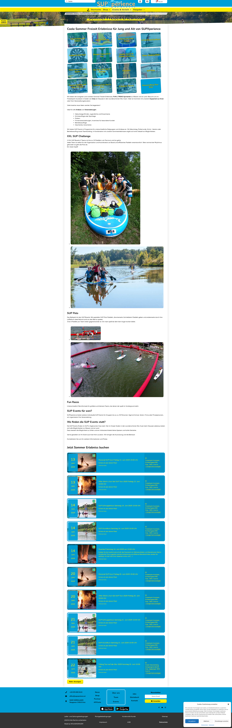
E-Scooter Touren (126, 86)
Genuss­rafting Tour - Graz (151, 85)
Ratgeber (138, 9)
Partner (97, 699)
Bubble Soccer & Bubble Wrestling (126, 55)
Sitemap (165, 716)
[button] (228, 704)
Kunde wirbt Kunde (129, 716)
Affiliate (97, 702)
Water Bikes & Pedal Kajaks (77, 70)
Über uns (116, 693)
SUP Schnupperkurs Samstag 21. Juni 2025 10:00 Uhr (119, 620)
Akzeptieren (191, 721)
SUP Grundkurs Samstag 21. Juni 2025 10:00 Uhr (118, 643)
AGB (128, 722)
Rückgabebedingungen (103, 716)
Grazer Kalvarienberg (152, 665)
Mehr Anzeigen (75, 682)
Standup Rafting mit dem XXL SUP (77, 86)
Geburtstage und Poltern (77, 39)
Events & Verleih (120, 9)
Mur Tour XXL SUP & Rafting (102, 70)
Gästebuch (134, 697)
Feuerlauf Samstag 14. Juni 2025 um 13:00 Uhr (117, 549)
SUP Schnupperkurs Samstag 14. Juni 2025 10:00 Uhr (119, 506)
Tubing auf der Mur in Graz (102, 85)
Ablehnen (206, 721)
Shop (105, 9)
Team (116, 697)
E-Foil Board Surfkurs (151, 40)
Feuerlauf (126, 70)
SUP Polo (151, 70)
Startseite (96, 9)
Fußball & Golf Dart (77, 55)
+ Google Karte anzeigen (153, 466)
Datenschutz (204, 725)
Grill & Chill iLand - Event (126, 39)
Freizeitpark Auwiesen (152, 460)
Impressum (211, 725)
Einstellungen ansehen (221, 721)
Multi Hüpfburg (101, 39)
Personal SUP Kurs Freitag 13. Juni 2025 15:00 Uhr (118, 460)
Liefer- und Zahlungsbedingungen (76, 716)
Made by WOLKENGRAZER (73, 724)
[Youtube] (162, 707)
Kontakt (134, 701)
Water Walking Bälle (151, 55)
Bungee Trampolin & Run (102, 55)
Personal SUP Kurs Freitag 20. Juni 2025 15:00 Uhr (118, 574)
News (97, 692)
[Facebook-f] (159, 707)
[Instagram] (165, 707)
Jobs (134, 694)
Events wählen (3, 22)
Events (76, 14)
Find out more (102, 465)
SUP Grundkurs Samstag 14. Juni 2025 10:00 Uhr (118, 528)
